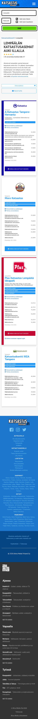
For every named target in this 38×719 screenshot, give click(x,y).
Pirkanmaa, (21, 521)
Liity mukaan (19, 456)
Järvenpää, (32, 480)
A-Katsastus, (7, 496)
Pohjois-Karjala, (8, 523)
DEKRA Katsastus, (8, 498)
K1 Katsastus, (8, 501)
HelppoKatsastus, (28, 498)
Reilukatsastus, (27, 505)
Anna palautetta (19, 464)
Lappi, (16, 521)
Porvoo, (4, 486)
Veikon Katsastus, (18, 511)
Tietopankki (18, 443)
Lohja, (14, 484)
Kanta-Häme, (9, 519)
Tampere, (7, 489)
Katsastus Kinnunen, (28, 501)
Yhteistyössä (19, 468)
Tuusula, (22, 489)
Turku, (17, 489)
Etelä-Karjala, (7, 517)
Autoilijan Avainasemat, (18, 496)
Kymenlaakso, (9, 521)
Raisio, (10, 486)
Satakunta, (14, 526)
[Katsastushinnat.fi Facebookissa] (12, 431)
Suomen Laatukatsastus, (14, 509)
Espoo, (13, 478)
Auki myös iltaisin (25, 19)
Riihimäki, (15, 486)
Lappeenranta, (6, 484)
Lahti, (32, 482)
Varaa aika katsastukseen (18, 169)
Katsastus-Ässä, (8, 503)
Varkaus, (18, 491)
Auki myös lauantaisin (26, 22)
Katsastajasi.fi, (16, 501)
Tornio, (12, 489)
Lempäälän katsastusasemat (19, 76)
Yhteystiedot (19, 461)
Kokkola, (11, 482)
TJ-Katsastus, (26, 509)
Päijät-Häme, (7, 526)
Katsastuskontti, (18, 503)
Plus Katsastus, (9, 505)
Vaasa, (27, 489)
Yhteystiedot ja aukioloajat (14, 125)
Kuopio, (27, 482)
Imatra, (13, 480)
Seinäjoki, (32, 486)
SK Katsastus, (12, 507)
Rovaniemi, (21, 486)
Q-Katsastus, (19, 505)
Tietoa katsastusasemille (18, 453)
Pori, (34, 484)
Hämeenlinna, (6, 480)
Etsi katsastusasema (19, 439)
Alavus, (8, 478)
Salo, (27, 486)
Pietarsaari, (28, 484)
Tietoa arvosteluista (12, 127)
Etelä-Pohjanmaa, (17, 517)
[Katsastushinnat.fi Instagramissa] (18, 431)
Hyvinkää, (29, 478)
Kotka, (17, 482)
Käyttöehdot (14, 544)
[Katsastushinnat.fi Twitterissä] (24, 431)
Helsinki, (22, 478)
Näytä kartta (18, 91)
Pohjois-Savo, (30, 523)
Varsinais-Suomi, (29, 526)
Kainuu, (33, 517)
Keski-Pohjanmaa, (18, 519)
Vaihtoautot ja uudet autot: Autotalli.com (18, 538)
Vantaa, (32, 489)
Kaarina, (6, 482)
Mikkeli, (18, 484)
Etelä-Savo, (26, 517)
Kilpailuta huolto (19, 441)
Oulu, (22, 484)
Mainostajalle (19, 466)
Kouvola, (22, 482)
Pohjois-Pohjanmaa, (19, 523)
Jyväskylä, (25, 480)
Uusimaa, (21, 526)
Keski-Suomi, (29, 519)
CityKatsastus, (30, 496)
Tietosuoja (23, 544)
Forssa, (17, 478)
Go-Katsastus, (18, 498)
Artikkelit (18, 445)
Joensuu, (18, 480)
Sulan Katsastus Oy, (23, 507)
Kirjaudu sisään (18, 451)
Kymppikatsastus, (29, 503)
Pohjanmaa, (29, 521)
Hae (19, 28)
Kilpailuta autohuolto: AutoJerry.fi (18, 536)
